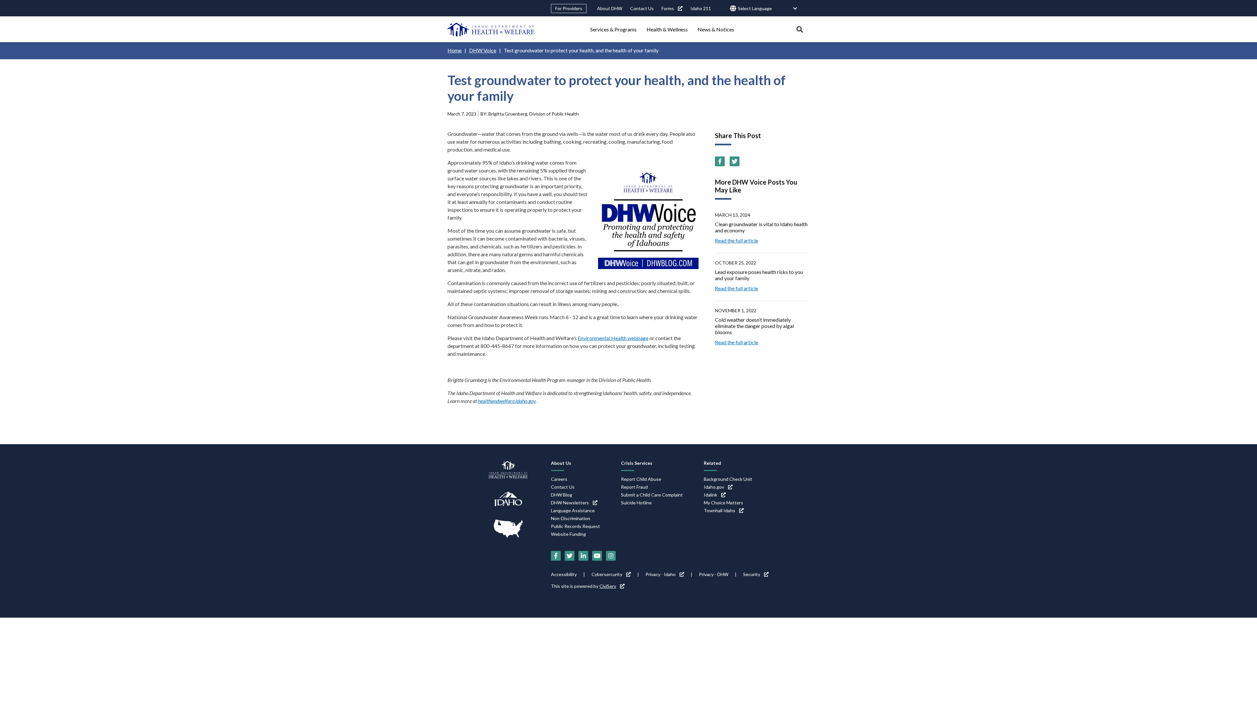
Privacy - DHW (713, 574)
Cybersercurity (607, 574)
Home (454, 50)
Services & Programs (613, 29)
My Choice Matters (723, 502)
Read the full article (736, 240)
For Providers (568, 8)
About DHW (609, 8)
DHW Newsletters (570, 502)
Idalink (710, 495)
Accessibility (564, 574)
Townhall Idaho (719, 510)
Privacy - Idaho (661, 574)
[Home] (491, 29)
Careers (559, 479)
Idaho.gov (714, 487)
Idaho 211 (700, 8)
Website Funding (568, 534)
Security (751, 574)
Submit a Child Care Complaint (652, 495)
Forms (668, 8)
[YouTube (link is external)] (597, 556)
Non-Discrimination (570, 518)
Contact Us (642, 8)
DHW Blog (561, 495)
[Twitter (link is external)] (734, 161)
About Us (561, 463)
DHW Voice (482, 50)
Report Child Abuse (641, 479)
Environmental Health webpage (613, 338)
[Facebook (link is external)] (720, 161)
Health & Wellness (667, 29)
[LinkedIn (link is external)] (583, 556)
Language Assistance (573, 510)
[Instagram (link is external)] (611, 556)
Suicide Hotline (636, 502)
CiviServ (607, 586)
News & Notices (716, 29)
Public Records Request (575, 526)
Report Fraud (634, 487)
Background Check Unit (728, 479)
